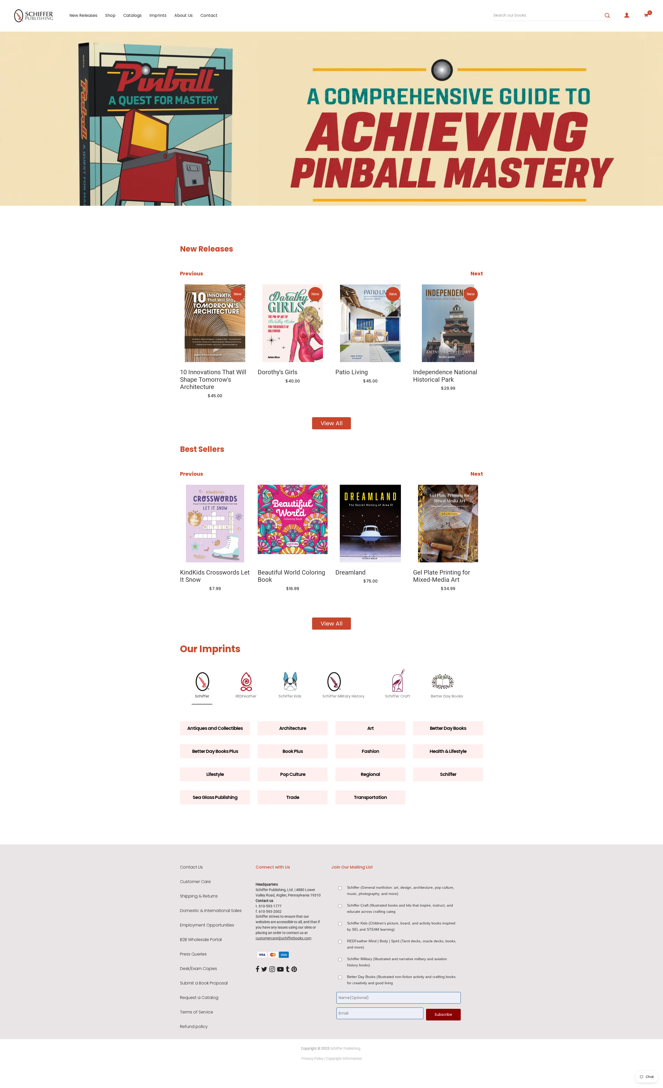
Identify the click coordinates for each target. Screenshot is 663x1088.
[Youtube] (280, 969)
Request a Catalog (199, 998)
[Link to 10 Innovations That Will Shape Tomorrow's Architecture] (215, 323)
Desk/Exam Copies (198, 969)
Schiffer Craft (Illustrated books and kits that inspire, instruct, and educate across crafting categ (400, 908)
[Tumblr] (287, 969)
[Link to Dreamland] (370, 523)
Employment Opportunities (207, 925)
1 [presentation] (63, 190)
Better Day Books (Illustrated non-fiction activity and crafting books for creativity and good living (401, 980)
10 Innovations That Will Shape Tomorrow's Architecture (213, 380)
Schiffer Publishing (345, 1048)
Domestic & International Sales (211, 911)
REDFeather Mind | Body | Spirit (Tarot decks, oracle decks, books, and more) (401, 944)
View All (332, 423)
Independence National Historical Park (445, 376)
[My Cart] (646, 15)
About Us (183, 15)
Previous (191, 273)
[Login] (626, 15)
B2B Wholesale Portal (201, 940)
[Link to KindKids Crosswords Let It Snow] (215, 523)
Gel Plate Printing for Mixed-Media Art (441, 576)
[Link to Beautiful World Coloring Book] (293, 523)
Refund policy (194, 1027)
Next (477, 273)
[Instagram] (272, 969)
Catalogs (132, 15)
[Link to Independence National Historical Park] (448, 323)
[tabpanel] (331, 119)
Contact (209, 15)
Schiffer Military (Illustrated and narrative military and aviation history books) (397, 962)
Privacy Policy (312, 1058)
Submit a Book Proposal (204, 983)
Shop (110, 15)
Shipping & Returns (199, 896)
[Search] (607, 15)
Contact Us (191, 867)
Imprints (158, 15)
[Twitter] (264, 969)
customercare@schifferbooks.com (283, 938)
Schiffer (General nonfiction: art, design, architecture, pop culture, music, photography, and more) (400, 890)
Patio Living (351, 372)
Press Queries (193, 954)
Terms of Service (196, 1012)
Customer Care (195, 882)
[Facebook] (257, 969)
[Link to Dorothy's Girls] (293, 323)
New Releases (83, 15)
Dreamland (350, 572)
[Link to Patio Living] (370, 323)
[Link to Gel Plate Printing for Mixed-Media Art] (448, 523)
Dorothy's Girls (277, 372)
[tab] (62, 190)
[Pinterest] (294, 969)
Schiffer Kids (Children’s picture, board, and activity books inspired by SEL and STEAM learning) (401, 926)
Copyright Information (344, 1058)
